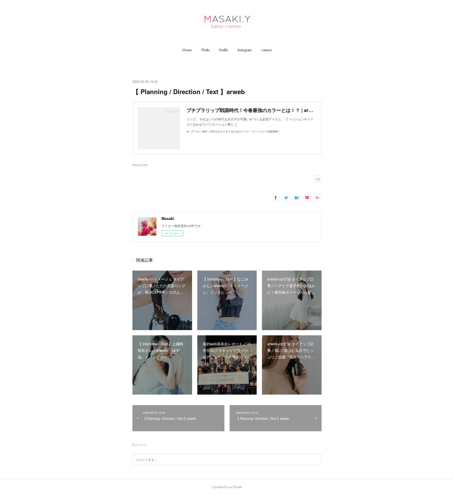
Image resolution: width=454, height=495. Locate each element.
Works (205, 49)
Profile (223, 49)
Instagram (245, 49)
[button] (187, 50)
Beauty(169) (139, 165)
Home (187, 49)
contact (266, 49)
